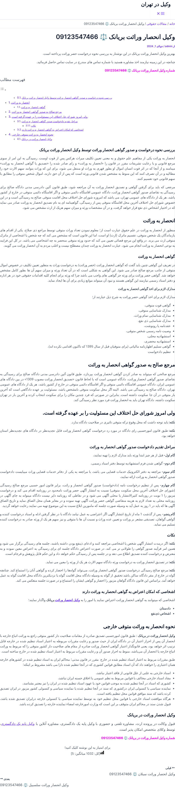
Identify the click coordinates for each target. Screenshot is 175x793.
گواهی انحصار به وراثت (33, 107)
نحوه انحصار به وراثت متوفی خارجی (32, 134)
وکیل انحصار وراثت (67, 600)
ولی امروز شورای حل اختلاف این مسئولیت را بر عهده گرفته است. (50, 116)
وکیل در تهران (156, 4)
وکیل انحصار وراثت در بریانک (37, 139)
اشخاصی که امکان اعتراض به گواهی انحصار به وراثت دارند (52, 129)
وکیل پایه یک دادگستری (18, 723)
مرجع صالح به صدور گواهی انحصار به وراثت (37, 111)
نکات (33, 125)
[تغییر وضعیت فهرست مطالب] (3, 90)
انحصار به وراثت (20, 102)
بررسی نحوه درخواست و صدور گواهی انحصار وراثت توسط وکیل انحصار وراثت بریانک (67, 97)
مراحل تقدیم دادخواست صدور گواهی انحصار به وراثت (49, 121)
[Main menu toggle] (160, 13)
